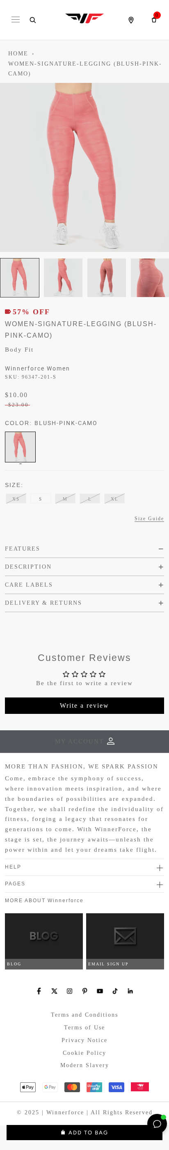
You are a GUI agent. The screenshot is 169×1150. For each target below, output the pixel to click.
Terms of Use (84, 1027)
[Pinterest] (85, 991)
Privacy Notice (84, 1040)
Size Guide (149, 518)
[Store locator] (131, 20)
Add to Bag (88, 1132)
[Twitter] (54, 991)
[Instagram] (69, 991)
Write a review (84, 705)
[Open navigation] (15, 20)
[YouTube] (100, 991)
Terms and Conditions (84, 1015)
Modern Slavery (84, 1065)
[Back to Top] (138, 1124)
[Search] (32, 20)
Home (18, 53)
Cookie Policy (84, 1053)
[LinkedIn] (130, 991)
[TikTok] (115, 991)
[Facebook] (39, 991)
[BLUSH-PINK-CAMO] (20, 447)
